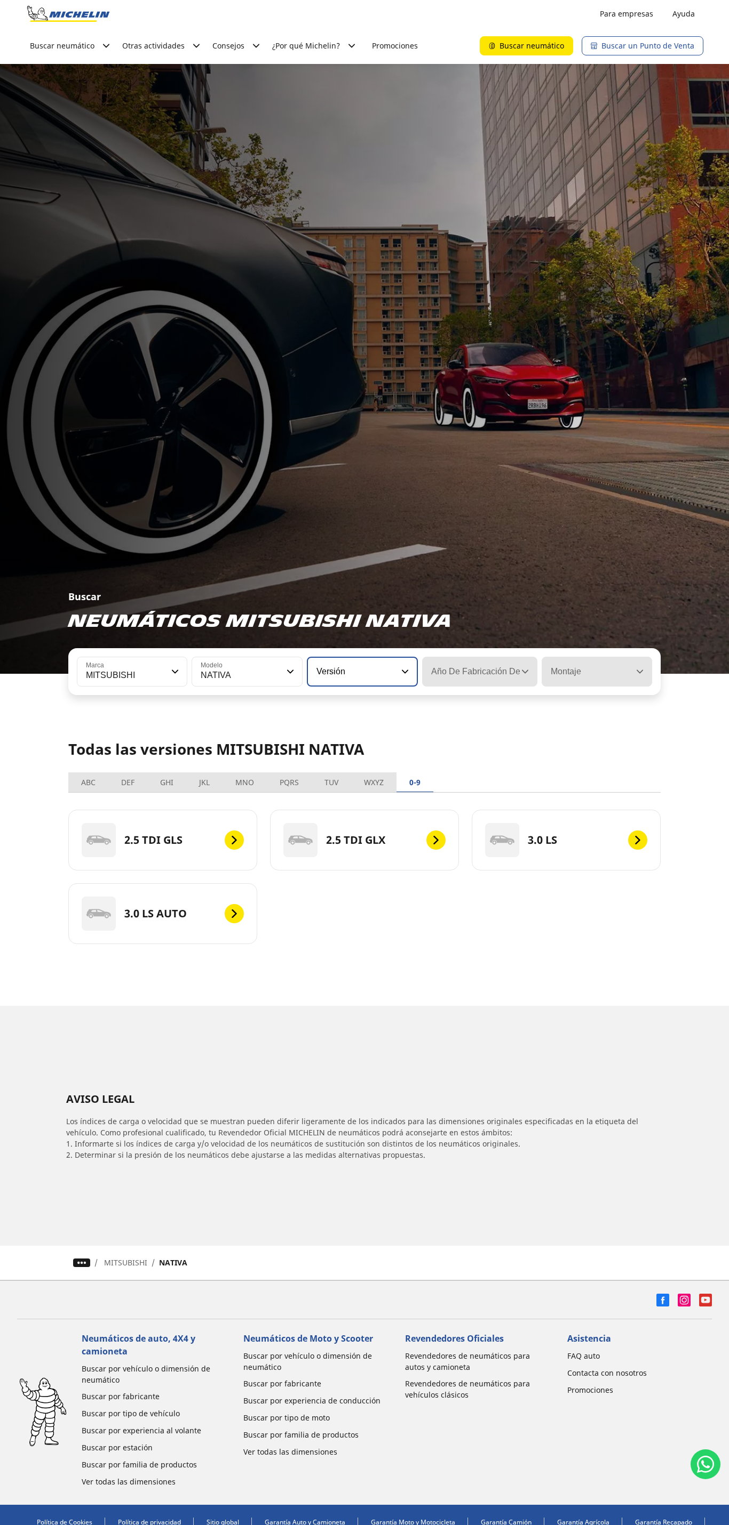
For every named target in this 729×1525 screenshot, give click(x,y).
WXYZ (374, 782)
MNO (244, 782)
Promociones (395, 46)
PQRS (289, 782)
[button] (174, 671)
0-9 (415, 782)
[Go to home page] (68, 13)
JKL (204, 782)
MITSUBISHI (125, 1262)
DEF (127, 782)
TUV (331, 782)
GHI (166, 782)
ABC (88, 782)
